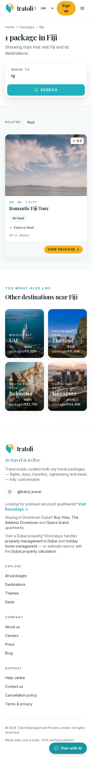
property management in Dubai (31, 541)
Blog (9, 653)
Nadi (31, 122)
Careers (12, 635)
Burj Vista (62, 517)
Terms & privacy (18, 704)
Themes (12, 593)
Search (48, 90)
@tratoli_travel (29, 491)
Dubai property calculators (34, 551)
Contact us (14, 686)
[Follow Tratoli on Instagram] (9, 491)
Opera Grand (57, 522)
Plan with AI (71, 748)
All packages (16, 575)
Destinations (15, 584)
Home (9, 27)
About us (12, 627)
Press (10, 644)
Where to (20, 69)
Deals (10, 602)
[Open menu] (82, 8)
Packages (26, 27)
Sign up (66, 8)
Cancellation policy (21, 695)
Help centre (15, 677)
